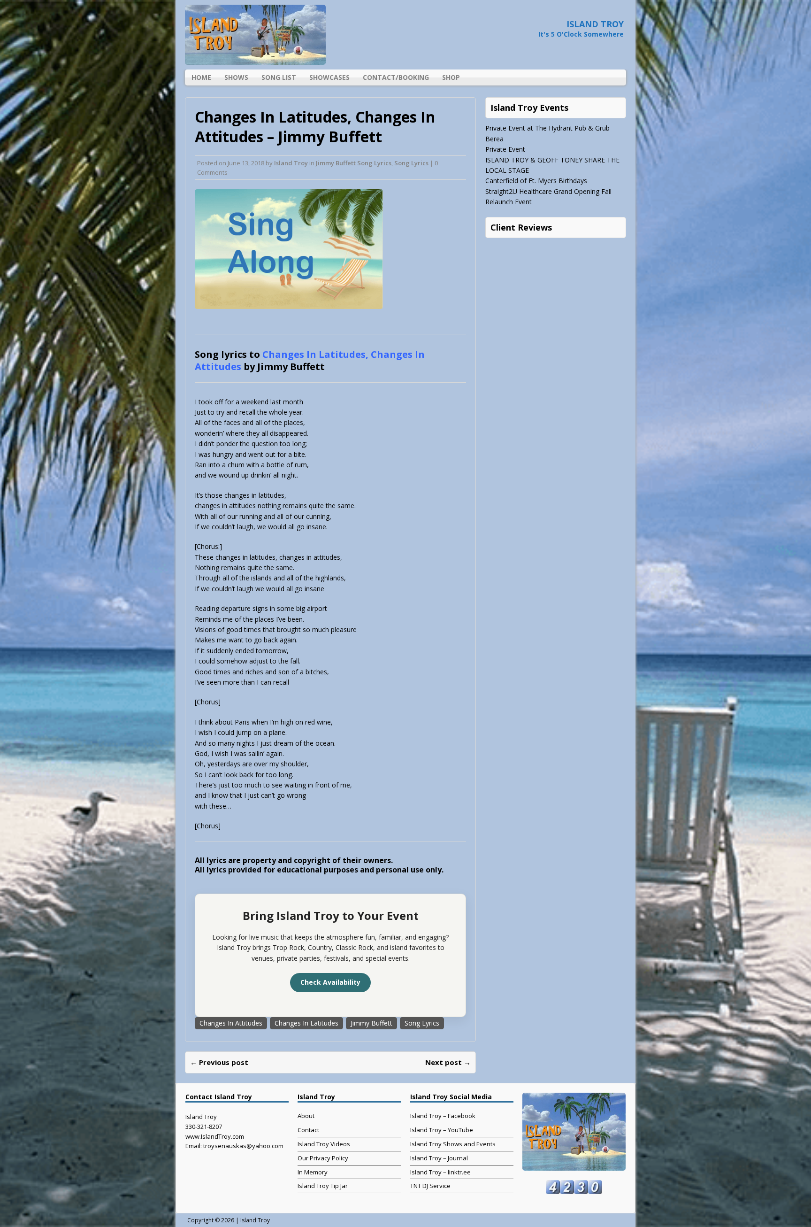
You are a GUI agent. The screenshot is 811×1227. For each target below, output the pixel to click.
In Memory (313, 1172)
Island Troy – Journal (439, 1158)
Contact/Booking (396, 77)
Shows (236, 77)
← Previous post (219, 1062)
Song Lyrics (411, 163)
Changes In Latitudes (306, 1023)
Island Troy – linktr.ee (440, 1172)
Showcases (329, 77)
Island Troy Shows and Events (453, 1144)
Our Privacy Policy (323, 1158)
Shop (451, 77)
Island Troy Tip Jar (323, 1185)
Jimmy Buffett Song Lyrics (353, 163)
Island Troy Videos (324, 1144)
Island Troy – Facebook (442, 1115)
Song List (278, 77)
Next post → (448, 1062)
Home (201, 77)
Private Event (505, 149)
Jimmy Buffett (371, 1023)
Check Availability (330, 982)
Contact (308, 1130)
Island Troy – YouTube (441, 1130)
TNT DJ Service (430, 1185)
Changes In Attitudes (230, 1023)
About (306, 1115)
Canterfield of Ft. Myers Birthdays (536, 180)
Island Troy (291, 163)
